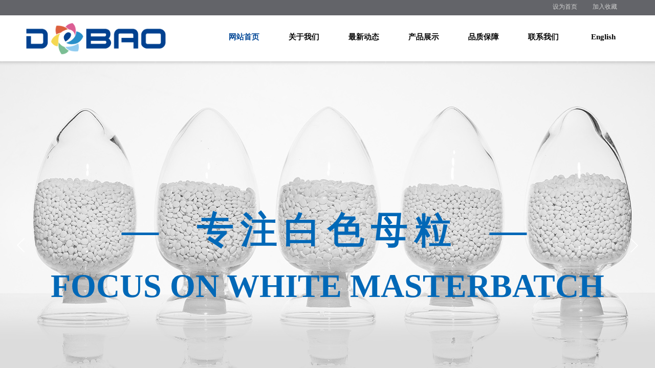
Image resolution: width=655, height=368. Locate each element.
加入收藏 (605, 6)
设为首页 (565, 6)
